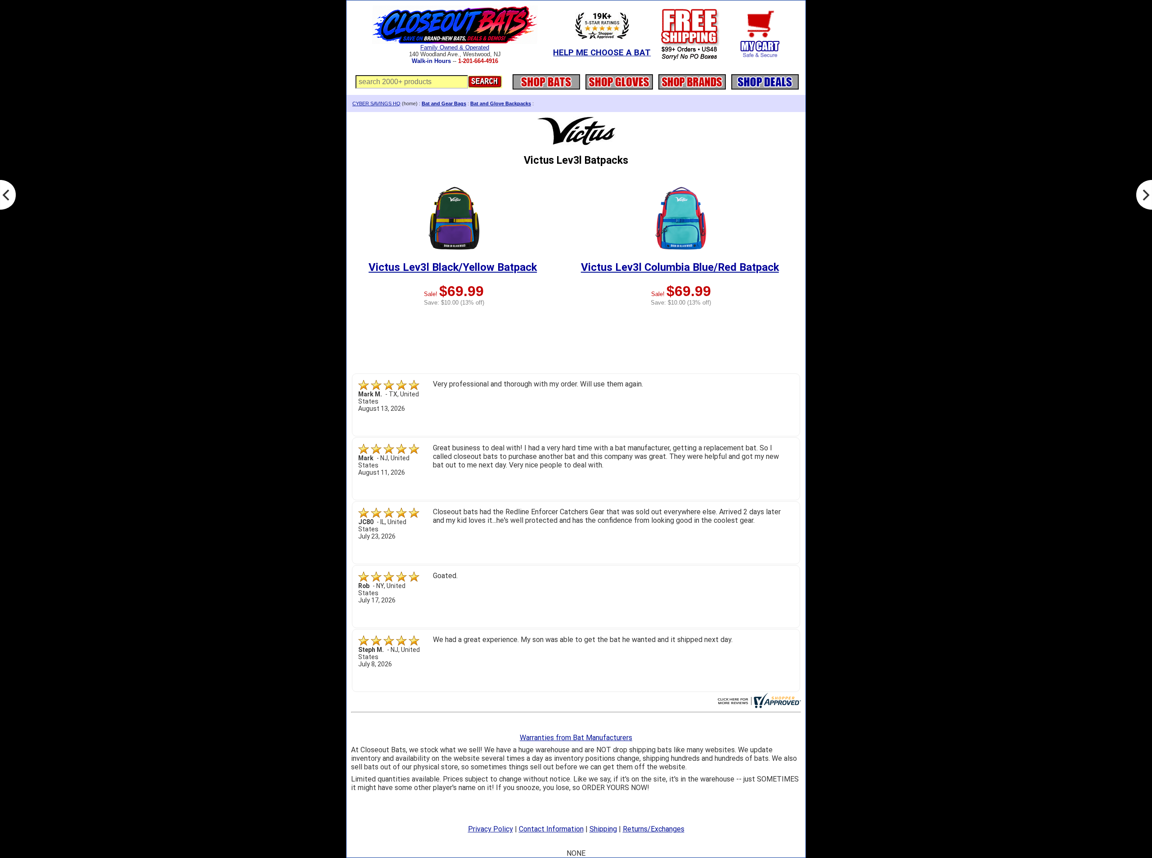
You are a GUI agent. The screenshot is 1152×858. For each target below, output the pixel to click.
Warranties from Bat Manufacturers (576, 737)
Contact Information (551, 829)
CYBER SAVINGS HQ (376, 103)
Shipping (603, 829)
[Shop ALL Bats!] (546, 79)
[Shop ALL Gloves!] (619, 79)
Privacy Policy (490, 829)
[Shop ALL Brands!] (692, 79)
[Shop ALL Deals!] (765, 79)
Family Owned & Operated (454, 47)
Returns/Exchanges (653, 829)
